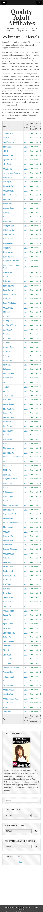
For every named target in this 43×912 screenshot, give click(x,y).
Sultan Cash (7, 637)
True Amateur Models (11, 668)
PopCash (6, 531)
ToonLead (7, 663)
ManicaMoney (8, 448)
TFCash (6, 650)
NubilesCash (8, 492)
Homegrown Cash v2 (11, 356)
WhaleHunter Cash (10, 698)
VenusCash (7, 681)
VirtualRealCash (9, 690)
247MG (6, 138)
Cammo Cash (8, 208)
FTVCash (6, 316)
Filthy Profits (8, 307)
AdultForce (7, 147)
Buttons (21, 862)
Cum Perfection (9, 243)
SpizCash (6, 619)
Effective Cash (8, 285)
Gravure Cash (8, 347)
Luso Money (8, 439)
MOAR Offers (8, 461)
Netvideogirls (8, 483)
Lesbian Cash (8, 417)
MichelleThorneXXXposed (13, 457)
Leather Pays (8, 413)
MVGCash (7, 474)
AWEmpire (7, 182)
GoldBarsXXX (8, 343)
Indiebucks (7, 369)
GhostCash (7, 329)
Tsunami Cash (8, 672)
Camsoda (7, 212)
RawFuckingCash (9, 575)
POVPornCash (8, 553)
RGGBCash (7, 584)
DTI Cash (6, 277)
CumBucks (7, 247)
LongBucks (7, 426)
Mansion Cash (8, 452)
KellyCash (7, 400)
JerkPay (6, 391)
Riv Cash (6, 589)
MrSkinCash (7, 470)
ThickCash (7, 654)
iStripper (6, 382)
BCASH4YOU (8, 186)
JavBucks (6, 386)
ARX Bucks (7, 168)
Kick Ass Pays (8, 408)
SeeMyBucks (8, 597)
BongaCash (7, 199)
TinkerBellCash (9, 659)
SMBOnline (7, 606)
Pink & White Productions (12, 523)
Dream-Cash (8, 272)
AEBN (5, 151)
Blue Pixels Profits (10, 195)
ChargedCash (8, 226)
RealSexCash (8, 580)
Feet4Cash (7, 299)
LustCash (6, 444)
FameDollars (8, 290)
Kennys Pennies (9, 404)
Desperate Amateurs (11, 261)
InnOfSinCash (8, 373)
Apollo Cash (7, 160)
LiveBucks (7, 422)
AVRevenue (7, 177)
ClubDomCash (8, 234)
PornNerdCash (8, 536)
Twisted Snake (8, 676)
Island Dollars (8, 378)
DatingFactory (8, 256)
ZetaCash (7, 712)
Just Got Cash (8, 395)
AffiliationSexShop (10, 155)
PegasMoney (8, 518)
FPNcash (6, 312)
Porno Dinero (8, 540)
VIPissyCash (8, 685)
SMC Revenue (8, 610)
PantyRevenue (8, 510)
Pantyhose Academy (11, 505)
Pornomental (8, 545)
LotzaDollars (8, 430)
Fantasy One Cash (10, 294)
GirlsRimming (8, 334)
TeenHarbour (8, 646)
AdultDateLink (8, 142)
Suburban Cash (9, 632)
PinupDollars (8, 527)
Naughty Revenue (10, 479)
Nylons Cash (8, 496)
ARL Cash (7, 164)
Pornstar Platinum (10, 549)
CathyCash (7, 221)
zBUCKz (6, 707)
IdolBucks (7, 365)
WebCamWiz (8, 694)
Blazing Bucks (8, 190)
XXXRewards (8, 703)
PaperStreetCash (9, 514)
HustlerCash (8, 360)
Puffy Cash (7, 562)
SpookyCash (8, 624)
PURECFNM (8, 567)
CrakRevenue (8, 239)
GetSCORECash (9, 325)
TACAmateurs (8, 641)
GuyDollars (7, 351)
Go (36, 815)
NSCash (6, 488)
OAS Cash (7, 501)
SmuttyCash (7, 615)
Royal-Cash (7, 593)
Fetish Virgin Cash (10, 303)
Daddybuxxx (8, 252)
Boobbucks (7, 204)
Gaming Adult (8, 321)
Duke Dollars (8, 281)
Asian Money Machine (11, 173)
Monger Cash (8, 466)
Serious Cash (8, 602)
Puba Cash (7, 558)
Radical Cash (8, 571)
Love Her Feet (8, 435)
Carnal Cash (8, 217)
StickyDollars (8, 628)
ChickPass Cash (9, 230)
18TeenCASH (8, 133)
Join (25, 133)
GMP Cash (7, 338)
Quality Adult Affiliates (21, 17)
